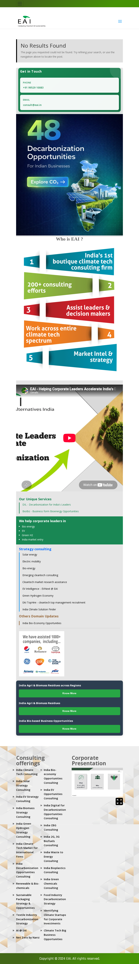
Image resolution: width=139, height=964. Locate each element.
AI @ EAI (21, 930)
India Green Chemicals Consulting (51, 883)
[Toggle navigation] (19, 3)
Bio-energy (28, 526)
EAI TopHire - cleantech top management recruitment (53, 602)
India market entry (32, 539)
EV (23, 530)
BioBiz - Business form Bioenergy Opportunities (50, 511)
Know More (69, 693)
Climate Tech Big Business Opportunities (55, 935)
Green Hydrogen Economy (37, 595)
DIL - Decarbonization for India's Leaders (46, 504)
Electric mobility (31, 561)
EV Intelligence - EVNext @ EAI (40, 588)
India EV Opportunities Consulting (53, 794)
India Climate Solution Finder (39, 609)
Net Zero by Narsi (27, 937)
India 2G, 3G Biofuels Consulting (52, 841)
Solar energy (29, 554)
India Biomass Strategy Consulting (25, 812)
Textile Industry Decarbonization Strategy (27, 919)
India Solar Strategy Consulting (23, 785)
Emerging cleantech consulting (40, 575)
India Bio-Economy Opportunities (41, 623)
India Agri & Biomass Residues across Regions (50, 685)
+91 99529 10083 (33, 87)
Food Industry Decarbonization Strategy (55, 899)
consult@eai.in (32, 105)
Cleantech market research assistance (44, 582)
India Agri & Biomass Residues (39, 703)
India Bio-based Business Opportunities (46, 721)
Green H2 (27, 535)
